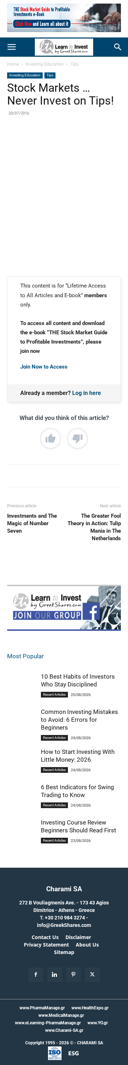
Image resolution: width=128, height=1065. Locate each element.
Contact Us (45, 937)
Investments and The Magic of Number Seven (32, 523)
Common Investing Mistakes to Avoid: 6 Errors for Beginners (79, 719)
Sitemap (64, 952)
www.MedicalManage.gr (61, 1015)
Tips (74, 64)
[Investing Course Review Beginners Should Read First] (21, 840)
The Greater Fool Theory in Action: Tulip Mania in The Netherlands (94, 527)
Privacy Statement (46, 945)
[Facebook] (37, 141)
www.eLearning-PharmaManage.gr (48, 1022)
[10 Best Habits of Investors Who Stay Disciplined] (21, 691)
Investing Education (45, 64)
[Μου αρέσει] (50, 438)
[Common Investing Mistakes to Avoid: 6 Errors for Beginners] (21, 730)
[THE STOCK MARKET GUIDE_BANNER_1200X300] (64, 33)
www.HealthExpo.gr (89, 1007)
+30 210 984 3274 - (66, 918)
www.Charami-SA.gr (64, 1030)
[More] (102, 141)
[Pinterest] (69, 141)
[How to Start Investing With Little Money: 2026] (21, 770)
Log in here (86, 393)
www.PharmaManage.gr (42, 1007)
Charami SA (64, 889)
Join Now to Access (44, 367)
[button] (11, 47)
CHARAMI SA (90, 1042)
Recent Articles (54, 694)
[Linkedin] (86, 141)
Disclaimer (78, 937)
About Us (87, 945)
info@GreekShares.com (64, 925)
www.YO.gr (97, 1022)
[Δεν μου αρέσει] (77, 438)
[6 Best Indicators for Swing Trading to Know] (21, 802)
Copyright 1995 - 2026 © (49, 1042)
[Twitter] (53, 141)
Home (13, 64)
